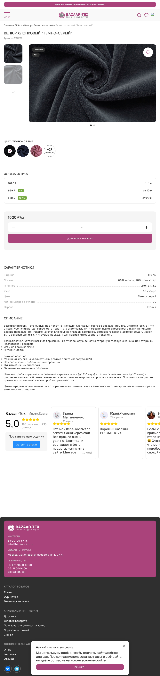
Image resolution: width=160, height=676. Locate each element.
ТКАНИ (18, 25)
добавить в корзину (80, 238)
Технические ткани (16, 601)
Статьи (8, 634)
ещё (89, 452)
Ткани (8, 592)
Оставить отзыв (26, 444)
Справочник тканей (17, 630)
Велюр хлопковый (44, 25)
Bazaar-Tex (15, 413)
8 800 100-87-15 (18, 540)
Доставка (10, 616)
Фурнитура (11, 597)
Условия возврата (15, 621)
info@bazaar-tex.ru (20, 544)
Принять (80, 667)
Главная (8, 25)
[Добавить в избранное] (148, 52)
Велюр (28, 25)
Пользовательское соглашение (24, 625)
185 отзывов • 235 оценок (34, 425)
